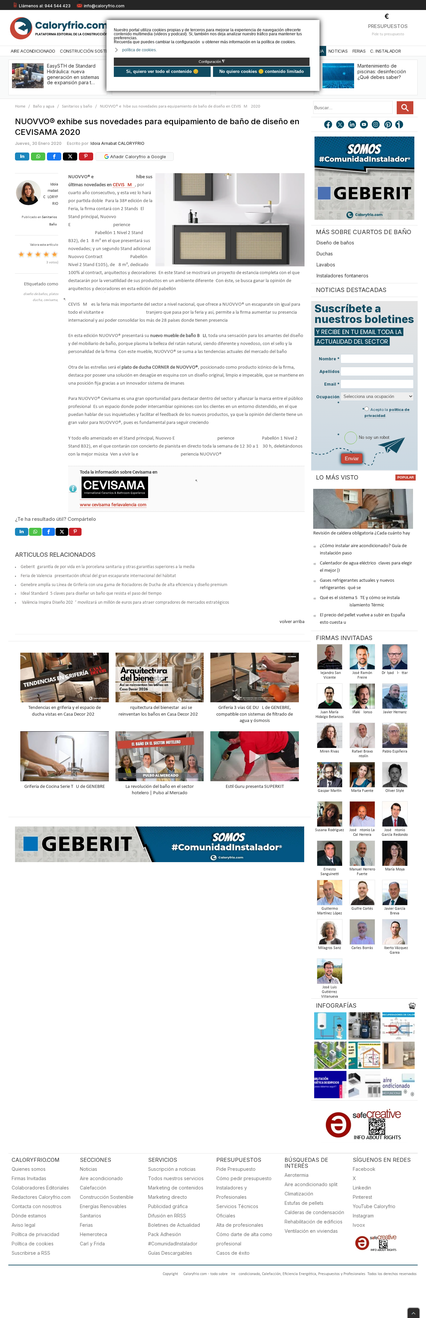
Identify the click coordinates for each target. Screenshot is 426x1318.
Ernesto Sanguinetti (329, 871)
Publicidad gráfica (168, 1206)
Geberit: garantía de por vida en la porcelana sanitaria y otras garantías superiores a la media (108, 566)
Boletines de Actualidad (174, 1225)
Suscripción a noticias (172, 1169)
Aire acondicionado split (311, 1184)
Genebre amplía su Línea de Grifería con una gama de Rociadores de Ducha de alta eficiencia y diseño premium (124, 584)
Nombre (329, 358)
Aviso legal (23, 1225)
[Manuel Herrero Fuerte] (362, 855)
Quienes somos (29, 1169)
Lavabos (326, 264)
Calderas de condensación (314, 1212)
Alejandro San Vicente (329, 675)
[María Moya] (395, 855)
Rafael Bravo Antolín (362, 754)
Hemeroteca (93, 1234)
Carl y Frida (92, 1243)
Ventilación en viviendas (311, 1231)
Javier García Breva (394, 911)
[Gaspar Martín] (329, 777)
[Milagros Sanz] (329, 934)
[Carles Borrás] (362, 934)
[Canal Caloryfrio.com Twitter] (340, 125)
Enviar (352, 458)
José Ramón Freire (362, 675)
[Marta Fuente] (362, 777)
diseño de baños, (36, 294)
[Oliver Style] (395, 777)
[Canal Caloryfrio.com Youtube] (364, 125)
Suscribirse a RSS (31, 1253)
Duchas (325, 253)
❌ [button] (315, 24)
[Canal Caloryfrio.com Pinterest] (388, 125)
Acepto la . (387, 412)
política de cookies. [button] (139, 50)
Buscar (405, 107)
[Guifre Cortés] (362, 894)
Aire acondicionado (101, 1178)
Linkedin (362, 1187)
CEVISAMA (124, 184)
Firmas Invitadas (29, 1178)
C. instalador (385, 51)
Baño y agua (43, 106)
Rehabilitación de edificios (313, 1221)
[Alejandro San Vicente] (329, 659)
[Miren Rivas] (329, 737)
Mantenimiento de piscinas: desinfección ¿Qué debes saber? (381, 71)
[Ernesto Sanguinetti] (329, 855)
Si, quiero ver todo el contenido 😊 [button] (162, 71)
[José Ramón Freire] (362, 659)
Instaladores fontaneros (342, 275)
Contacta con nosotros (37, 1206)
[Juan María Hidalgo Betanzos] (329, 698)
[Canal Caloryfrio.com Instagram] (376, 125)
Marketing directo (167, 1197)
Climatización (299, 1193)
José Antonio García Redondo (395, 832)
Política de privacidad (35, 1234)
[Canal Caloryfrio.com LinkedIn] (352, 125)
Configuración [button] (212, 61)
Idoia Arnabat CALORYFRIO (117, 143)
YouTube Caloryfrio (374, 1206)
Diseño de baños (335, 242)
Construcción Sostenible (89, 51)
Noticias (338, 51)
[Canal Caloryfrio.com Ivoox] (400, 125)
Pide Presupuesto (236, 1169)
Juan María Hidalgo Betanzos (330, 714)
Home (20, 106)
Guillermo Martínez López (329, 911)
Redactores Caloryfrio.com (41, 1197)
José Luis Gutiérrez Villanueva (329, 992)
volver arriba (292, 621)
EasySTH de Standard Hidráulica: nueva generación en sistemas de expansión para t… (73, 74)
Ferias (359, 51)
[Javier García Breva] (395, 894)
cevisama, (51, 300)
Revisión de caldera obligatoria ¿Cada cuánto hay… (363, 533)
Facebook (364, 1169)
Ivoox (359, 1225)
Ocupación (327, 400)
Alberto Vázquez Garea (395, 950)
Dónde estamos (29, 1215)
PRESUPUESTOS (388, 26)
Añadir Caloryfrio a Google (137, 156)
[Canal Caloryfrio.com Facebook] (328, 125)
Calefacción (93, 1187)
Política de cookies (33, 1243)
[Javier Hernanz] (395, 698)
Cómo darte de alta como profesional (244, 1238)
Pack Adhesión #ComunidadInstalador (172, 1238)
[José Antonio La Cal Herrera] (362, 816)
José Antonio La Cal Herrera (362, 832)
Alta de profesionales (239, 1225)
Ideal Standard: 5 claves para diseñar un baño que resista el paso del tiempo (91, 593)
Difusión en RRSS (167, 1215)
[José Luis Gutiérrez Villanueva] (329, 973)
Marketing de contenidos (175, 1187)
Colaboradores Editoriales (40, 1187)
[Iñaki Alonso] (362, 698)
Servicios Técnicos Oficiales (237, 1210)
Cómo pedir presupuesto (244, 1178)
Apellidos (329, 371)
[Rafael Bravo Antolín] (362, 737)
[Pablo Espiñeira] (395, 737)
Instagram (363, 1215)
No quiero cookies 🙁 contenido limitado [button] (261, 71)
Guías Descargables (170, 1253)
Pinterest (362, 1197)
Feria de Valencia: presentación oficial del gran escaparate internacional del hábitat (98, 575)
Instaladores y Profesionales (231, 1192)
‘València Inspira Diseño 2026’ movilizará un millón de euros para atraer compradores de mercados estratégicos (125, 602)
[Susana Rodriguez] (329, 816)
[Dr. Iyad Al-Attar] (395, 659)
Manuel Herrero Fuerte (362, 871)
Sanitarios (90, 1215)
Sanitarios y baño (77, 106)
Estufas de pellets (304, 1203)
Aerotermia (297, 1175)
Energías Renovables (103, 1206)
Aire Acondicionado (33, 51)
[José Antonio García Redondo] (395, 816)
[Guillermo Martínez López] (329, 894)
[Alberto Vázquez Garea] (395, 934)
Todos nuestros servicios (176, 1178)
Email (331, 384)
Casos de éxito (233, 1253)
